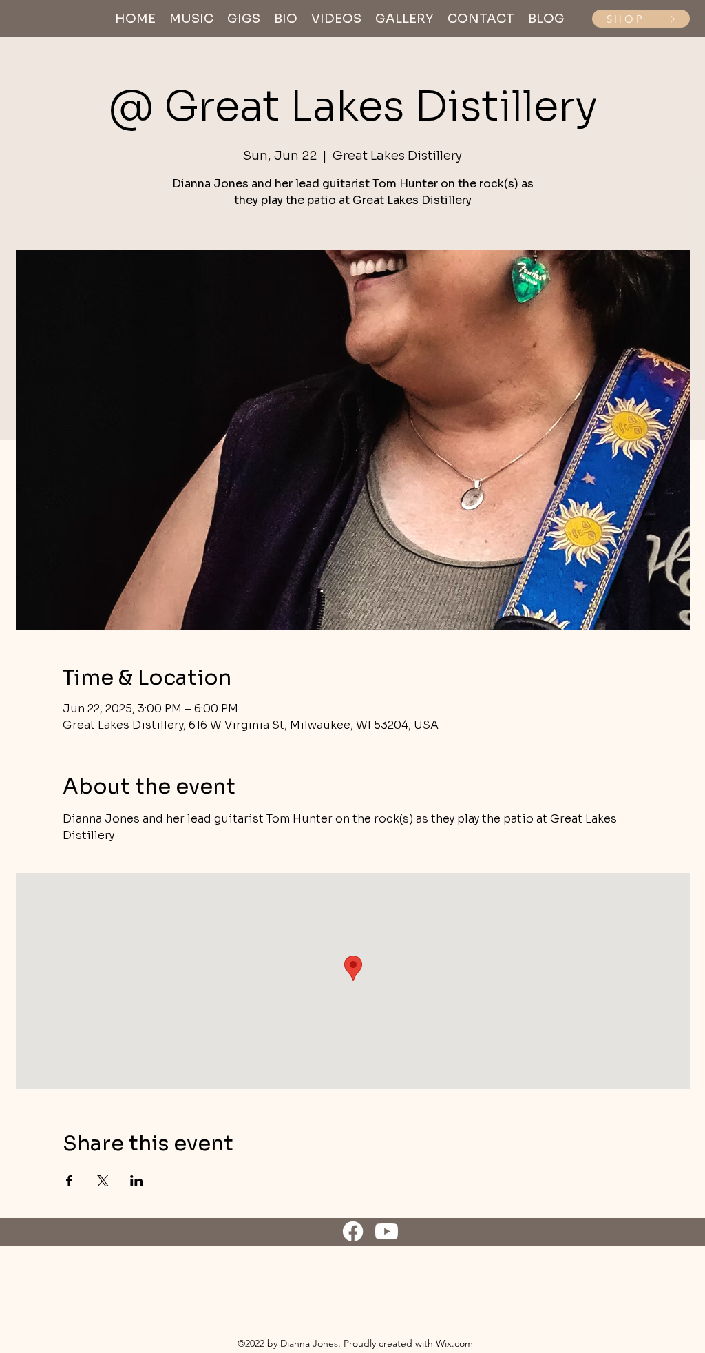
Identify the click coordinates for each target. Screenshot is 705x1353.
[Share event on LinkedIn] (136, 1180)
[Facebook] (352, 1231)
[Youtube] (386, 1231)
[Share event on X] (102, 1180)
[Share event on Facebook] (69, 1180)
